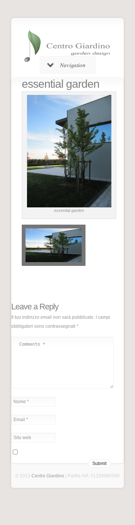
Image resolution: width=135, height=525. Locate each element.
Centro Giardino (48, 475)
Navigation (73, 65)
